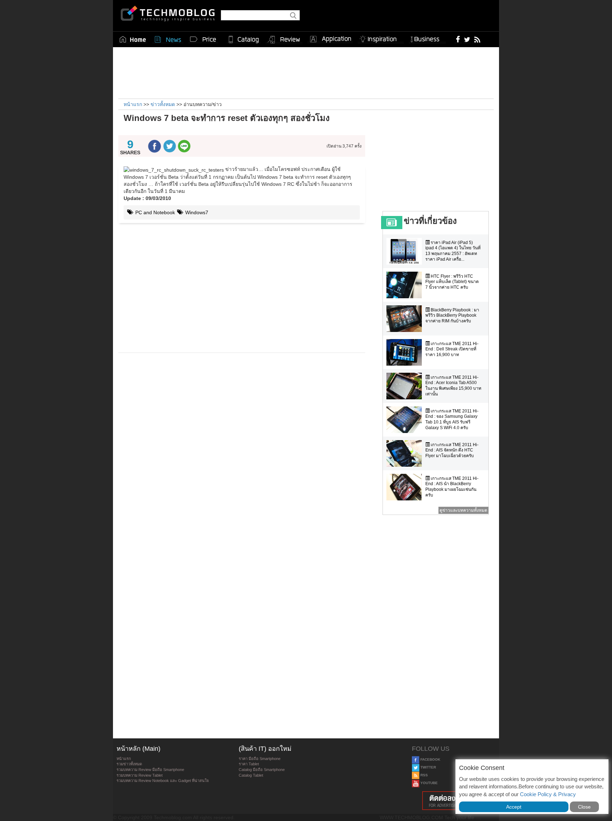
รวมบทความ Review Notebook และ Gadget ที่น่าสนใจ (163, 780)
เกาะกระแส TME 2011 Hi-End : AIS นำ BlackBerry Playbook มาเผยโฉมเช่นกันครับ (451, 487)
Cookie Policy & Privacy (548, 794)
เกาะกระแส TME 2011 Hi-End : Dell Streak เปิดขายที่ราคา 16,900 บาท (451, 349)
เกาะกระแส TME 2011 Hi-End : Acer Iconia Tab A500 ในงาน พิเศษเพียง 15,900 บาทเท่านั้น (453, 385)
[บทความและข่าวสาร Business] (427, 38)
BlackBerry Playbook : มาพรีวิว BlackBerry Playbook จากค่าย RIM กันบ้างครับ (452, 315)
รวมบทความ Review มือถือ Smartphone (150, 769)
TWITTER (427, 767)
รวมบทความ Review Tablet (140, 775)
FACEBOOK (429, 759)
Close (584, 807)
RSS (423, 775)
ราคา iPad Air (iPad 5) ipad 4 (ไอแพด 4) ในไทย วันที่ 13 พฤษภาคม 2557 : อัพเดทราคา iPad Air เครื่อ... (453, 251)
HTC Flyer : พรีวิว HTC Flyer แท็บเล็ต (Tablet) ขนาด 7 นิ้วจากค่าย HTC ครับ (452, 282)
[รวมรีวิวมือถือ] (284, 40)
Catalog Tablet (251, 775)
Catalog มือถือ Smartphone (262, 769)
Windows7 (196, 212)
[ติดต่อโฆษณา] (453, 800)
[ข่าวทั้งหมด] (167, 39)
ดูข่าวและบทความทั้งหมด (463, 510)
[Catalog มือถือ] (244, 39)
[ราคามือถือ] (203, 39)
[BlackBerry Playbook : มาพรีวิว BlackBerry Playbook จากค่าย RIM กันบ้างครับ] (405, 318)
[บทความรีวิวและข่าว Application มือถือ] (330, 39)
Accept (513, 807)
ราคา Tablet (249, 764)
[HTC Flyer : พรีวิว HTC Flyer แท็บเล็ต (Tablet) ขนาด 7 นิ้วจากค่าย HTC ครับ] (405, 285)
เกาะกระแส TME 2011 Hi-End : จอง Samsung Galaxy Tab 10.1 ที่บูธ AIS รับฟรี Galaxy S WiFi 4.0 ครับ (451, 419)
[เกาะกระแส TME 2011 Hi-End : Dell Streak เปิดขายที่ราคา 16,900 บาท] (405, 352)
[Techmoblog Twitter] (467, 39)
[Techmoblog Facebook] (458, 39)
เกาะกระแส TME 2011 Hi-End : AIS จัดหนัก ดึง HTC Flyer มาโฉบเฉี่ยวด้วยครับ (451, 450)
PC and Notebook (154, 212)
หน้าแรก (124, 758)
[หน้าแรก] (132, 39)
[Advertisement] (306, 72)
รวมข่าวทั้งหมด (129, 764)
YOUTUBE (428, 783)
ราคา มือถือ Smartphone (259, 758)
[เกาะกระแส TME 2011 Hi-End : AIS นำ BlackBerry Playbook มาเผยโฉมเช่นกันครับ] (405, 487)
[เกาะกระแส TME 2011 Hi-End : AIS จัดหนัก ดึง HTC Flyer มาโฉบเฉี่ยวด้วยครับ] (405, 453)
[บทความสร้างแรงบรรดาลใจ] (381, 38)
